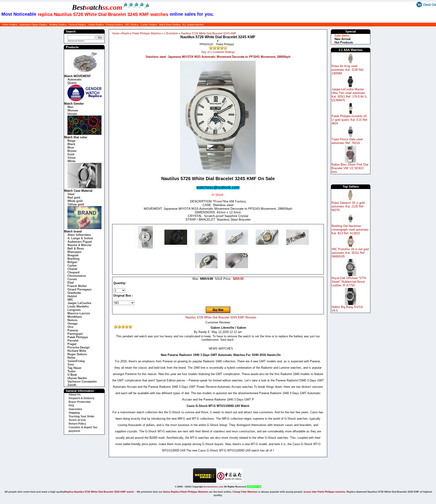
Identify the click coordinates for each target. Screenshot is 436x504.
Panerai (72, 330)
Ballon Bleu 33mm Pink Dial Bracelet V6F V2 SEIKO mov (350, 168)
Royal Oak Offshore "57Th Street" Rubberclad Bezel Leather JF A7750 (349, 281)
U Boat (72, 374)
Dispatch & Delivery (81, 398)
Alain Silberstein (79, 235)
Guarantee (75, 409)
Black (71, 144)
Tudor (71, 371)
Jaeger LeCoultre (79, 303)
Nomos (72, 320)
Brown (72, 151)
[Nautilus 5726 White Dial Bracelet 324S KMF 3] (237, 247)
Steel (70, 194)
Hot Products (343, 42)
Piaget (71, 344)
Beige (71, 140)
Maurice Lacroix (78, 313)
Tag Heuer (74, 368)
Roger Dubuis (77, 354)
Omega (72, 323)
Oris (70, 327)
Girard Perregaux (79, 289)
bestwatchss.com (213, 486)
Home (116, 33)
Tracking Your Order (81, 416)
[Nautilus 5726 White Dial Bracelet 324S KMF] (146, 247)
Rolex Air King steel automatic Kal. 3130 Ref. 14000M (348, 69)
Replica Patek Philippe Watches (141, 33)
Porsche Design (78, 347)
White (71, 161)
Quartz (72, 83)
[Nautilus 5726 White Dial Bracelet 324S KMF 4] (267, 247)
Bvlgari (72, 262)
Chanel (72, 269)
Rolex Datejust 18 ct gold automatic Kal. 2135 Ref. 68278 (348, 206)
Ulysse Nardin (77, 378)
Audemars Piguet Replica (33, 24)
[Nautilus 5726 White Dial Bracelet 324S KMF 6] (206, 271)
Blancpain (74, 252)
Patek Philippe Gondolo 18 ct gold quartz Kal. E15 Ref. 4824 (350, 119)
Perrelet (72, 340)
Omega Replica (114, 24)
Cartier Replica (149, 24)
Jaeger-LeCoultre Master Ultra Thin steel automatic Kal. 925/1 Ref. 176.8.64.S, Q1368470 (349, 95)
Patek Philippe (77, 337)
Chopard (73, 272)
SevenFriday (76, 361)
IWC (70, 299)
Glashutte (74, 293)
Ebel (70, 282)
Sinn (70, 364)
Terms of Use (77, 420)
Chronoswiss (76, 275)
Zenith (71, 385)
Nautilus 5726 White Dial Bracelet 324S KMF (208, 33)
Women (72, 110)
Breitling (73, 258)
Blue (70, 147)
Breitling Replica (58, 24)
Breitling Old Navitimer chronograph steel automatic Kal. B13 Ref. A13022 (350, 229)
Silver (71, 157)
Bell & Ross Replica (170, 24)
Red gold (73, 197)
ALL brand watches (193, 24)
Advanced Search (76, 41)
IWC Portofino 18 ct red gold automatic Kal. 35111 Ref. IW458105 (350, 252)
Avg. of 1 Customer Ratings (218, 52)
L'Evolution (171, 33)
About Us (75, 394)
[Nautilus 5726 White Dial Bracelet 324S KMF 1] (176, 247)
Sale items (341, 35)
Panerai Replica (77, 24)
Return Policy (77, 423)
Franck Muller (77, 286)
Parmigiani (75, 333)
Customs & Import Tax (83, 427)
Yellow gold (75, 204)
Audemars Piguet (79, 241)
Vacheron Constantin (82, 381)
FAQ (71, 405)
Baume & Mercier (79, 245)
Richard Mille (76, 351)
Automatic (74, 79)
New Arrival (342, 39)
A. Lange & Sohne (80, 238)
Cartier (72, 265)
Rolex (71, 357)
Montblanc (74, 316)
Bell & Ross (75, 248)
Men (70, 107)
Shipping (74, 412)
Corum (72, 279)
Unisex (72, 114)
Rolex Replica (9, 24)
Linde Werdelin (78, 306)
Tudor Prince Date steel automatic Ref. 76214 (347, 141)
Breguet (72, 255)
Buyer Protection (80, 401)
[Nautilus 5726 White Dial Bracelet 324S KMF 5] (297, 247)
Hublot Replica (96, 24)
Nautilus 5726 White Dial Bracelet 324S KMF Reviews (220, 317)
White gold (75, 201)
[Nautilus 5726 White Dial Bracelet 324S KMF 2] (206, 247)
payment (74, 431)
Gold (70, 154)
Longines (74, 310)
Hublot (72, 296)
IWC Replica (132, 24)
